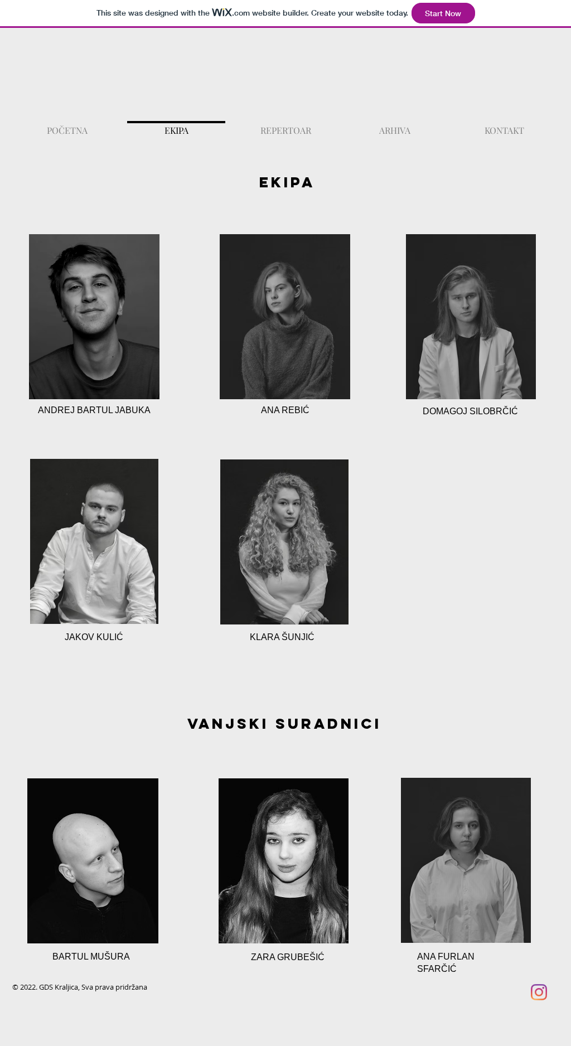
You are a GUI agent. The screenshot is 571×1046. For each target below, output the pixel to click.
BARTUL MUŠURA (91, 956)
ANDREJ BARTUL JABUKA (94, 410)
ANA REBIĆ (285, 410)
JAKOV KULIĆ (94, 637)
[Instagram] (539, 992)
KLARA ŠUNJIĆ (282, 637)
